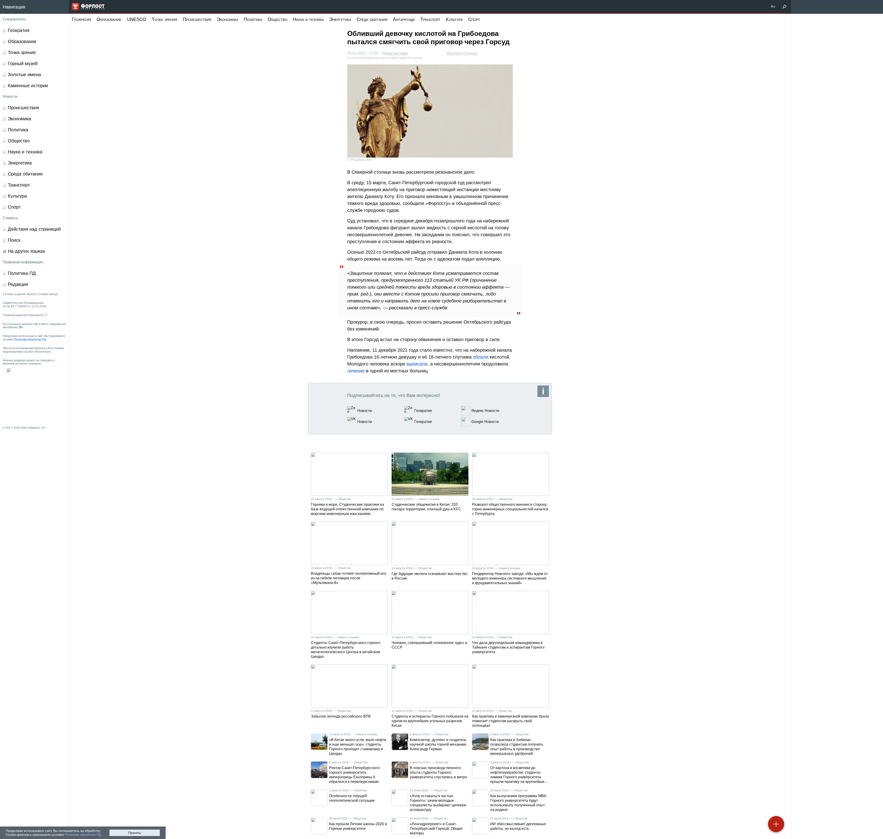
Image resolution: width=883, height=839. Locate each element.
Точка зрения (164, 19)
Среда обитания (372, 19)
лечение (356, 370)
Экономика (227, 19)
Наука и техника (308, 19)
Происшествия (197, 19)
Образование (109, 19)
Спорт (474, 19)
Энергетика (340, 19)
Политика (253, 19)
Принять (134, 833)
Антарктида (404, 19)
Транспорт (430, 19)
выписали (417, 363)
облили (480, 356)
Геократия (81, 19)
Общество (277, 19)
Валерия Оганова (462, 53)
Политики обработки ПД (83, 834)
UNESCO (136, 19)
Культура (454, 19)
